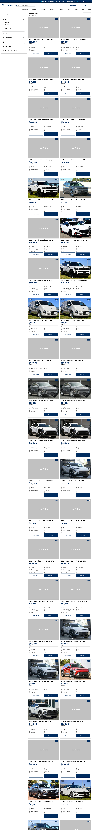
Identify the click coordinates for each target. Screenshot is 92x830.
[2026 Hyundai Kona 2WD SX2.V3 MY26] (43, 388)
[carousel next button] (57, 188)
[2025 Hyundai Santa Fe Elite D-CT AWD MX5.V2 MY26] (43, 348)
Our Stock (42, 9)
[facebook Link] (88, 1)
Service (75, 9)
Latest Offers (52, 9)
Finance (61, 9)
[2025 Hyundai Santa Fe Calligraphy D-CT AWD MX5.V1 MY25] (75, 27)
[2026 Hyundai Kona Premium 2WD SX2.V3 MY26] (43, 429)
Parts (83, 9)
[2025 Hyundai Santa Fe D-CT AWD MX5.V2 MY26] (75, 589)
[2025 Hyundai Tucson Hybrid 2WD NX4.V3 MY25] (43, 68)
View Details (36, 53)
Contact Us (50, 53)
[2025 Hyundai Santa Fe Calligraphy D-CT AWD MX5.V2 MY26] (75, 268)
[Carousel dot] (40, 197)
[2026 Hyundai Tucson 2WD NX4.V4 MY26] (43, 709)
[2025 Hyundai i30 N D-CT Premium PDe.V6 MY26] (75, 228)
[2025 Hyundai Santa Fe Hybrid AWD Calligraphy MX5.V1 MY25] (43, 27)
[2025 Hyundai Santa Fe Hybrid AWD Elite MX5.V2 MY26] (75, 188)
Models (34, 9)
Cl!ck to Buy (25, 9)
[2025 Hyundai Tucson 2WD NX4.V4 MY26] (43, 268)
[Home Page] (7, 5)
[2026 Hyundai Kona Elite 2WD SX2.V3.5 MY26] (43, 469)
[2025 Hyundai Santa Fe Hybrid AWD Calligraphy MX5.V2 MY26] (43, 188)
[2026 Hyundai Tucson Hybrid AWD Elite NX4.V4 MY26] (43, 629)
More (89, 9)
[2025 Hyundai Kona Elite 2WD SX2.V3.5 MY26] (43, 228)
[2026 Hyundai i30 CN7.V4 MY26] (75, 348)
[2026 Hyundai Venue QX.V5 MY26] (43, 589)
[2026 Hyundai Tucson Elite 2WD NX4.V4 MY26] (43, 750)
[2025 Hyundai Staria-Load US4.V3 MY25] (43, 308)
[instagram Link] (90, 1)
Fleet (69, 9)
